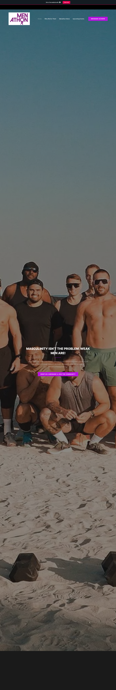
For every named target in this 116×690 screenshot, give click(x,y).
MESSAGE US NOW (98, 19)
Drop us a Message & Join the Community (58, 374)
